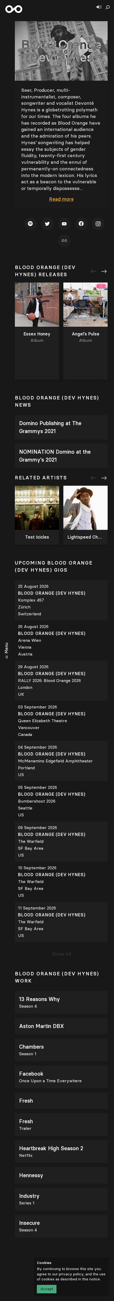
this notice (91, 1279)
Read (61, 199)
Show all (61, 954)
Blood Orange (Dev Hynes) (52, 593)
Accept (46, 1289)
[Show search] (108, 7)
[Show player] (99, 7)
